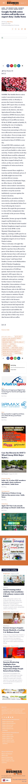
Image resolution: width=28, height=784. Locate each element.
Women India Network (7, 753)
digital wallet (19, 342)
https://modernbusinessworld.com (18, 367)
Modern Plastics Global (7, 736)
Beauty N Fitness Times (7, 759)
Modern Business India (7, 721)
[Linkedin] (18, 29)
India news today (17, 347)
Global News (5, 504)
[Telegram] (8, 717)
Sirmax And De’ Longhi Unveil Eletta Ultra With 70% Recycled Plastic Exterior (13, 415)
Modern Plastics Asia (7, 738)
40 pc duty (18, 336)
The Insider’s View (11, 8)
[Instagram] (15, 29)
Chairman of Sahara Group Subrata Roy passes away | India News (13, 495)
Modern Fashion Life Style (8, 760)
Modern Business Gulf (7, 725)
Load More (5, 730)
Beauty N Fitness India (7, 757)
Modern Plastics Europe (8, 740)
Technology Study (7, 660)
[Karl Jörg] (6, 368)
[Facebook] (12, 29)
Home (3, 8)
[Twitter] (22, 29)
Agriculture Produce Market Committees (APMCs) (11, 339)
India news (5, 347)
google (12, 344)
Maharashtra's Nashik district (12, 349)
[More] (22, 65)
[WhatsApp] (15, 65)
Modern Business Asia (7, 728)
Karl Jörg (9, 21)
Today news (18, 353)
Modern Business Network (8, 723)
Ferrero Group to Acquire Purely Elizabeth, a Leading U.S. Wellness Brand (13, 630)
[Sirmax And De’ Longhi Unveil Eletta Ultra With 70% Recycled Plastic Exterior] (14, 405)
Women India (5, 755)
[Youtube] (25, 29)
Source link (5, 330)
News (3, 388)
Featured (5, 587)
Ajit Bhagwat (5, 474)
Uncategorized (5, 491)
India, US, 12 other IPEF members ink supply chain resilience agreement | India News (14, 482)
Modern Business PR (7, 726)
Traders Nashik (7, 355)
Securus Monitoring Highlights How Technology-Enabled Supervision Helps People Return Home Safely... (13, 666)
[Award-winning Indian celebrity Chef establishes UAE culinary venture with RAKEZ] (14, 580)
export (4, 344)
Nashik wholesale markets (11, 351)
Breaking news (7, 342)
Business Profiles (6, 478)
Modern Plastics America (8, 741)
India (15, 345)
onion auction (7, 353)
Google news (6, 345)
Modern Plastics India (7, 734)
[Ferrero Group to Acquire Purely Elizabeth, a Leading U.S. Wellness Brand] (14, 618)
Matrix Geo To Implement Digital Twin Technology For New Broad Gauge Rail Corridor (13, 391)
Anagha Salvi (6, 573)
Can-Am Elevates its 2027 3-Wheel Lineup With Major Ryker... (14, 455)
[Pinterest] (11, 65)
